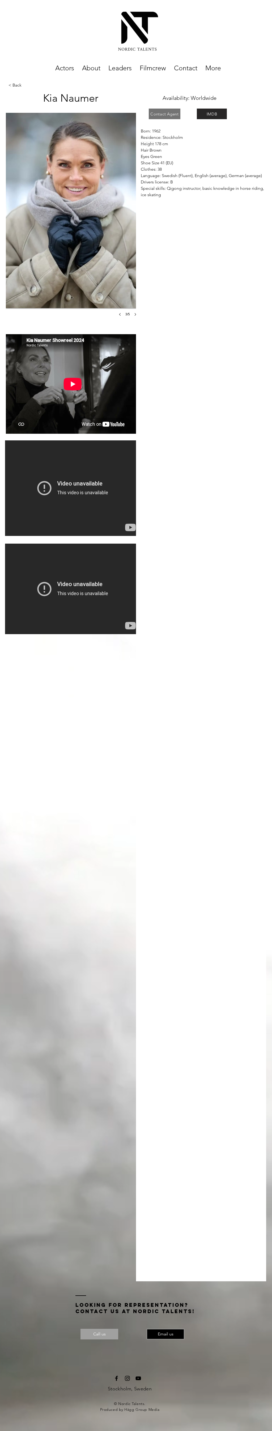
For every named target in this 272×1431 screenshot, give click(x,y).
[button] (73, 220)
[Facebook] (116, 1378)
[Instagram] (127, 1378)
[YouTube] (138, 1378)
